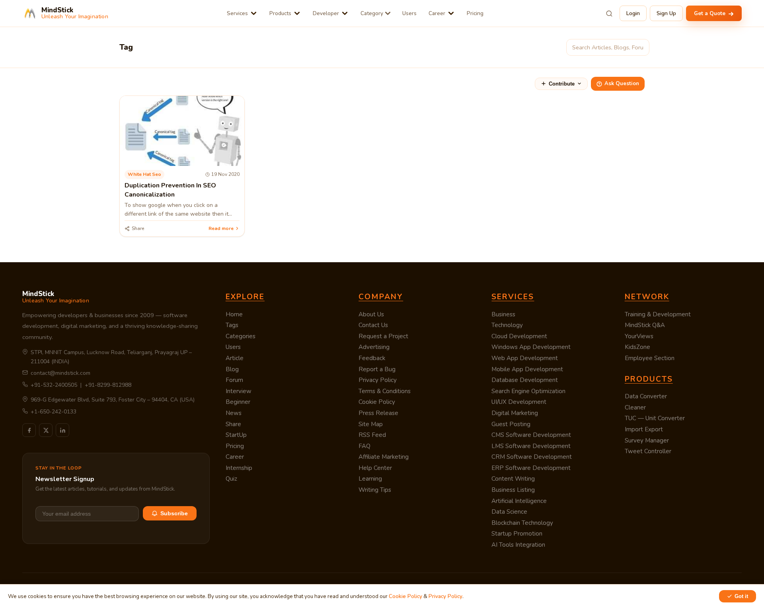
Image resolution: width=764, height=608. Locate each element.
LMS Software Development (531, 446)
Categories (240, 336)
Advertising (374, 347)
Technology (507, 325)
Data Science (509, 512)
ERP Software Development (531, 468)
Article (235, 358)
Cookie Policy (377, 402)
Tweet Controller (648, 451)
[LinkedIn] (62, 430)
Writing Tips (375, 490)
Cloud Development (519, 336)
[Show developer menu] (345, 13)
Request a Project (383, 336)
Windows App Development (531, 347)
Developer (326, 13)
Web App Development (524, 358)
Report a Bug (377, 369)
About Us (371, 314)
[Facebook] (29, 430)
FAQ (364, 446)
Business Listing (513, 490)
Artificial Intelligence (519, 501)
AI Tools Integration (518, 545)
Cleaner (635, 407)
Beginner (238, 402)
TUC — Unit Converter (655, 418)
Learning (370, 479)
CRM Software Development (531, 457)
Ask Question (621, 83)
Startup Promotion (516, 534)
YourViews (639, 336)
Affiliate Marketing (384, 457)
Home (234, 314)
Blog (232, 369)
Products (280, 13)
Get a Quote (710, 13)
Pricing (475, 13)
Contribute (562, 84)
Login (633, 13)
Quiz (231, 479)
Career (437, 13)
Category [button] (372, 13)
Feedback (372, 358)
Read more (221, 228)
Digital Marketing (514, 413)
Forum (234, 380)
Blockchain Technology (522, 523)
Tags (232, 325)
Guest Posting (510, 424)
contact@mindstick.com (60, 373)
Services (237, 13)
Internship (239, 468)
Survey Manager (647, 440)
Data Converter (646, 396)
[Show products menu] (297, 13)
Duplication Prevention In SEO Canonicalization (170, 190)
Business (503, 314)
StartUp (236, 435)
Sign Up (666, 13)
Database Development (524, 380)
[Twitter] (46, 430)
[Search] (609, 13)
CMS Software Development (531, 435)
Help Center (375, 468)
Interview (238, 391)
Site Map (371, 424)
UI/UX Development (518, 402)
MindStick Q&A (645, 325)
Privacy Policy (378, 380)
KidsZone (637, 347)
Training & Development (658, 314)
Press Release (378, 413)
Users (409, 13)
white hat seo (144, 174)
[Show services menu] (253, 13)
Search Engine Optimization (528, 391)
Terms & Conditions (385, 391)
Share (233, 424)
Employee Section (649, 358)
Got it (741, 596)
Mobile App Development (527, 369)
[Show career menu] (451, 13)
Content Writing (513, 479)
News (234, 413)
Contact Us (373, 325)
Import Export (644, 429)
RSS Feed (372, 435)
